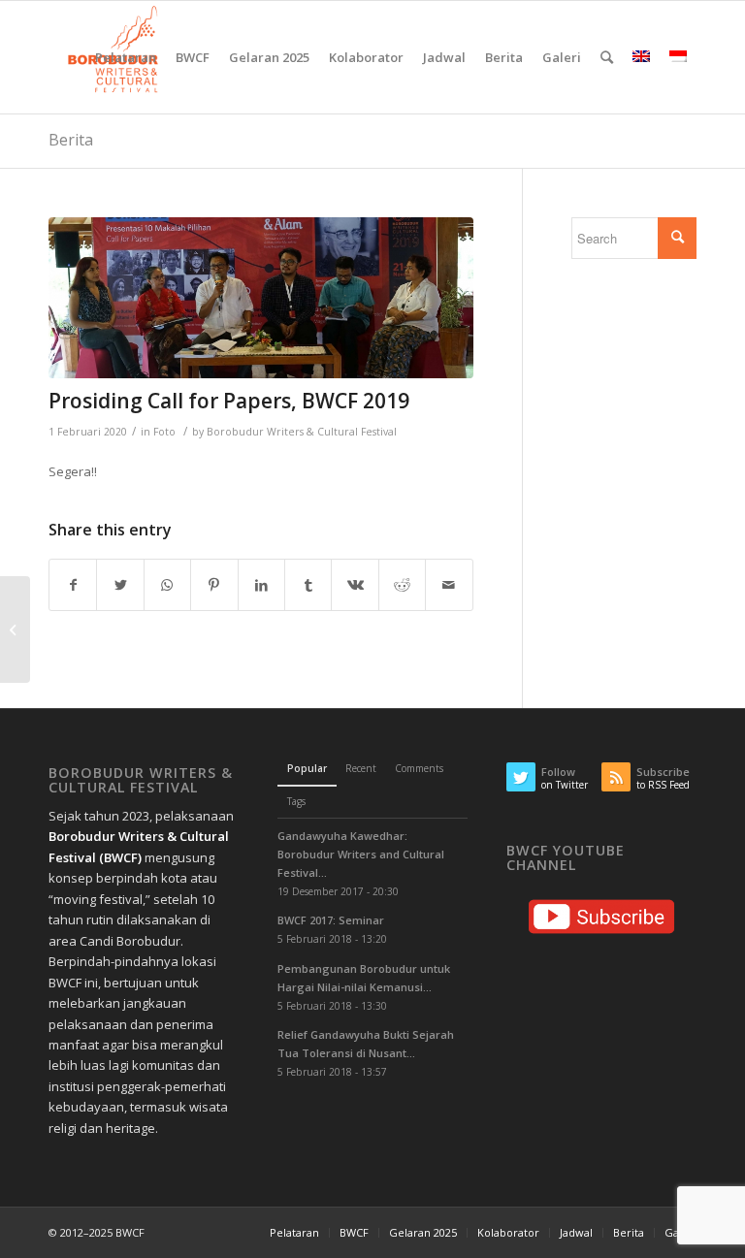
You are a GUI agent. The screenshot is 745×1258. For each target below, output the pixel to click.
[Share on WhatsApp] (167, 585)
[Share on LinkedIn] (261, 585)
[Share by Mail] (449, 585)
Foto (164, 431)
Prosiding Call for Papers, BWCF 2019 (229, 400)
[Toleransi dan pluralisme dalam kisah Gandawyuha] (15, 629)
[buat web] (261, 297)
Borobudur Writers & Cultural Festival (302, 431)
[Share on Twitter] (120, 585)
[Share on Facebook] (72, 585)
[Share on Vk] (354, 585)
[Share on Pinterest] (214, 585)
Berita (71, 139)
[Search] (607, 57)
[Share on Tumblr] (308, 585)
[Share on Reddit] (402, 585)
